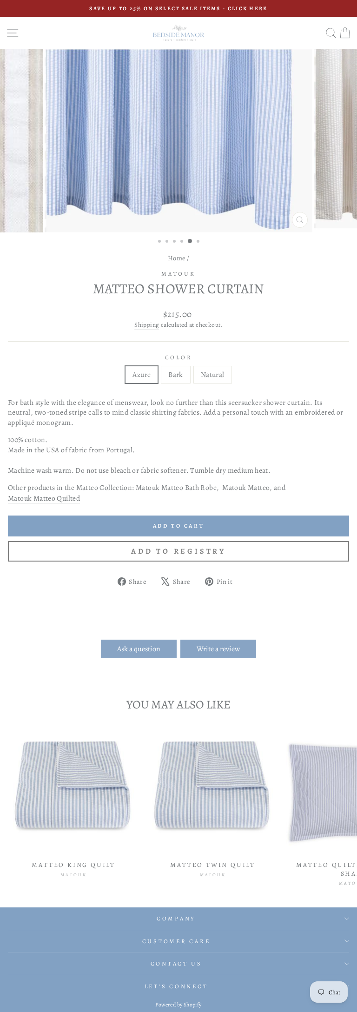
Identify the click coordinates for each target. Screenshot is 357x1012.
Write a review (218, 649)
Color (178, 357)
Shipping (146, 325)
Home (176, 258)
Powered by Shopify (178, 1004)
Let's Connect (176, 986)
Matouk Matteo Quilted (44, 498)
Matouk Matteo (246, 487)
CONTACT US (176, 963)
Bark (175, 374)
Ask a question (138, 649)
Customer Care (176, 941)
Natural (213, 374)
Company (176, 918)
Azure (141, 374)
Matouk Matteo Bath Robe (176, 487)
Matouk (178, 274)
